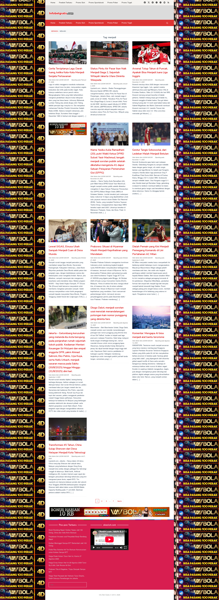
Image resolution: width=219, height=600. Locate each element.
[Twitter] (149, 2)
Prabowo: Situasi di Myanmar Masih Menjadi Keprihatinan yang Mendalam (108, 250)
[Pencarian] (167, 23)
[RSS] (168, 2)
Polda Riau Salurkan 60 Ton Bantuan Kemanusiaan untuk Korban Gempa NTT (67, 550)
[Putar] (94, 547)
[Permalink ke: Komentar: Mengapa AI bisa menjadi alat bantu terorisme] (151, 317)
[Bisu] (121, 547)
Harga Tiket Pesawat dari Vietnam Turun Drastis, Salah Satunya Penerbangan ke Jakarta (67, 577)
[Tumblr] (157, 2)
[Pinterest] (153, 2)
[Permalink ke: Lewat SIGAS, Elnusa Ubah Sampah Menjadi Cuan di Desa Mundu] (68, 230)
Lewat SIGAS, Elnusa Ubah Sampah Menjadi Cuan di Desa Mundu (66, 250)
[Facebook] (145, 2)
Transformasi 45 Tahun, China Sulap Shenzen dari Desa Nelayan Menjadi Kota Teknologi (67, 448)
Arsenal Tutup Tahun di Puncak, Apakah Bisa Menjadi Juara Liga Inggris (150, 72)
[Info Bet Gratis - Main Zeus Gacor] (61, 13)
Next (119, 501)
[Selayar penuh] (125, 547)
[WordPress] (164, 2)
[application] (109, 539)
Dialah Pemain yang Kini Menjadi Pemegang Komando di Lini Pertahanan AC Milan (150, 250)
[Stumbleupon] (160, 2)
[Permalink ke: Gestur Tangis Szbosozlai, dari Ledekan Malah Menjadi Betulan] (151, 134)
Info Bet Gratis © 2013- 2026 (109, 595)
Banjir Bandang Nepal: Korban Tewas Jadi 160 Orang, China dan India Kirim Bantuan (66, 531)
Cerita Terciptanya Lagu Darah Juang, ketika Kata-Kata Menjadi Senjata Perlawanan (66, 72)
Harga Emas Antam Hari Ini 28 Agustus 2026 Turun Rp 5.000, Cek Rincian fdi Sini (67, 563)
